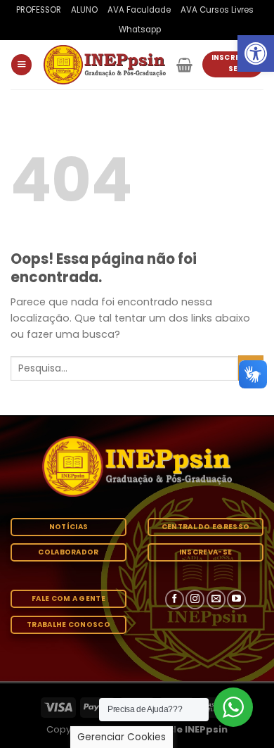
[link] (255, 53)
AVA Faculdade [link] (139, 9)
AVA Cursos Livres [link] (217, 9)
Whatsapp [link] (140, 29)
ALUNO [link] (84, 9)
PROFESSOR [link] (38, 9)
